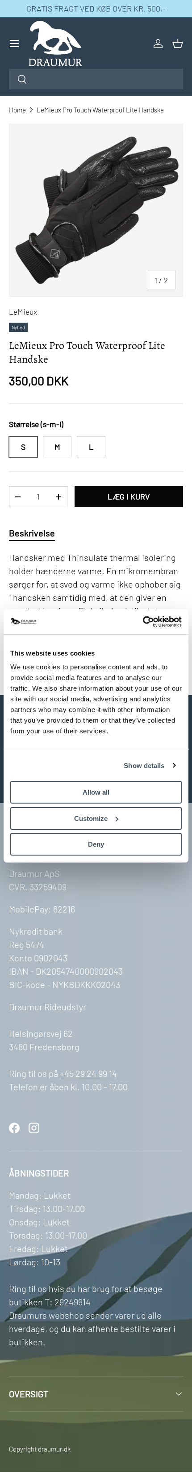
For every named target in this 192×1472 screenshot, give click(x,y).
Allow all (96, 792)
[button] (178, 43)
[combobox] (96, 79)
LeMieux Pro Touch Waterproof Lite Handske (100, 110)
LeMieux (23, 311)
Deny (96, 844)
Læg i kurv (129, 496)
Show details (144, 765)
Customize (91, 818)
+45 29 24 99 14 (88, 1073)
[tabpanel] (96, 608)
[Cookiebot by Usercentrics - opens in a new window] (143, 622)
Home (17, 110)
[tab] (32, 533)
